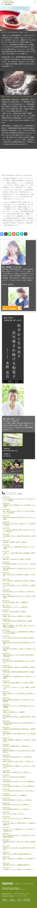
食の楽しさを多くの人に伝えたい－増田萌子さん (17, 818)
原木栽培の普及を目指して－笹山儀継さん (15, 795)
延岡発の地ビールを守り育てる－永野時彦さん (16, 804)
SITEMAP (16, 888)
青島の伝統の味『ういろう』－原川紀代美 (15, 607)
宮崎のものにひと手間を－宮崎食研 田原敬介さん (17, 854)
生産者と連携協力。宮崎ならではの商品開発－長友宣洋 (19, 667)
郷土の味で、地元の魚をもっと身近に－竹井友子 (17, 559)
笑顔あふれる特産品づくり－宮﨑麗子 (14, 712)
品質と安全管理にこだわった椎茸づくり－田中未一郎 (18, 591)
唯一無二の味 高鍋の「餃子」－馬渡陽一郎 (15, 602)
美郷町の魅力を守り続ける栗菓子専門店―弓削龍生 (17, 621)
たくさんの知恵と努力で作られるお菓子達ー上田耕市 (18, 638)
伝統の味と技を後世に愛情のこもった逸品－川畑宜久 (18, 682)
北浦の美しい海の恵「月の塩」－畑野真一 (15, 542)
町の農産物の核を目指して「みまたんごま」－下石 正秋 (19, 563)
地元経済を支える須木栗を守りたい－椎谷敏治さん (17, 757)
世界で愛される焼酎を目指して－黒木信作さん (16, 746)
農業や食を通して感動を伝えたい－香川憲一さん (17, 772)
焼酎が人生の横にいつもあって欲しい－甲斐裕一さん (18, 761)
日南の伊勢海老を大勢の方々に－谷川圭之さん (16, 809)
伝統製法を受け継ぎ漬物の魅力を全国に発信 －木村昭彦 (19, 729)
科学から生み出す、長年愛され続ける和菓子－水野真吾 (19, 580)
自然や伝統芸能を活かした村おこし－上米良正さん (17, 800)
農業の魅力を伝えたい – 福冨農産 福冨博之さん (16, 864)
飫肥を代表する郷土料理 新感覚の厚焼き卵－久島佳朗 (18, 672)
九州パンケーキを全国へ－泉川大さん (14, 813)
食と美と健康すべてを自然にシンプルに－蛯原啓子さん (19, 786)
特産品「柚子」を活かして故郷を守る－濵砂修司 (17, 616)
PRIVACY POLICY (7, 888)
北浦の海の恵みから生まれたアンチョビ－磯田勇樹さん (19, 781)
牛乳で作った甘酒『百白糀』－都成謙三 (14, 611)
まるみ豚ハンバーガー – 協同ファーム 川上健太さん (18, 869)
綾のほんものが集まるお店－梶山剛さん (14, 777)
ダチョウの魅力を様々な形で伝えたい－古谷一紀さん (18, 790)
